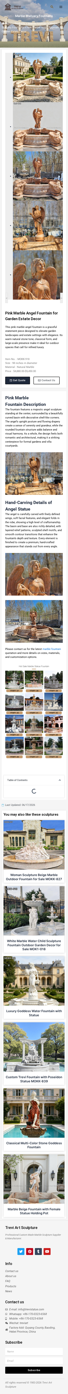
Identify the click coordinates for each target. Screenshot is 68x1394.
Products (19, 23)
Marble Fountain (37, 23)
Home (8, 23)
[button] (60, 780)
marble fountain (52, 649)
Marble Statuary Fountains (34, 16)
